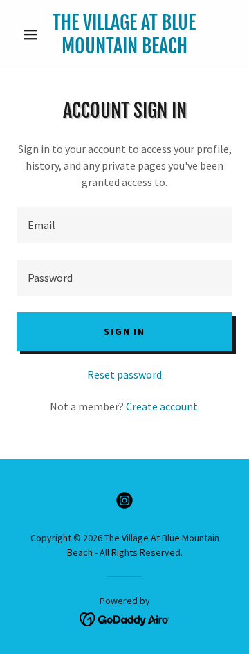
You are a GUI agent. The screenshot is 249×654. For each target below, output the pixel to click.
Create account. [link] (163, 406)
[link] (124, 34)
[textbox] (124, 225)
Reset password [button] (124, 374)
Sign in (124, 331)
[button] (33, 34)
